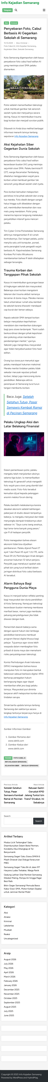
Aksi (6, 23)
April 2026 (9, 972)
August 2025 (10, 1007)
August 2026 (10, 959)
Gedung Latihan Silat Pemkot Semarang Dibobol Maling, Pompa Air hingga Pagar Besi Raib (23, 877)
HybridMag (32, 1077)
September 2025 (12, 1002)
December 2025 (11, 989)
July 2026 (8, 963)
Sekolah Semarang (25, 49)
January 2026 (10, 985)
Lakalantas (9, 925)
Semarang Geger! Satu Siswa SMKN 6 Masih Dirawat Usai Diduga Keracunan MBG (22, 859)
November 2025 (11, 994)
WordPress (18, 1077)
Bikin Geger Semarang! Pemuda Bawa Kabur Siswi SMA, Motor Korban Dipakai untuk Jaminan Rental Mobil (23, 888)
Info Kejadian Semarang (20, 3)
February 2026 (11, 981)
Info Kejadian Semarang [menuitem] (26, 136)
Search (7, 816)
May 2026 (8, 968)
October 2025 (10, 998)
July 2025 (8, 1011)
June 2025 (9, 1015)
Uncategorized (11, 938)
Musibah (8, 930)
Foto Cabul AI (9, 46)
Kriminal (14, 23)
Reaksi (7, 934)
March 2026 (9, 976)
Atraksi (7, 917)
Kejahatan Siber (10, 49)
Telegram (7, 10)
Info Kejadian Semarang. (26, 46)
